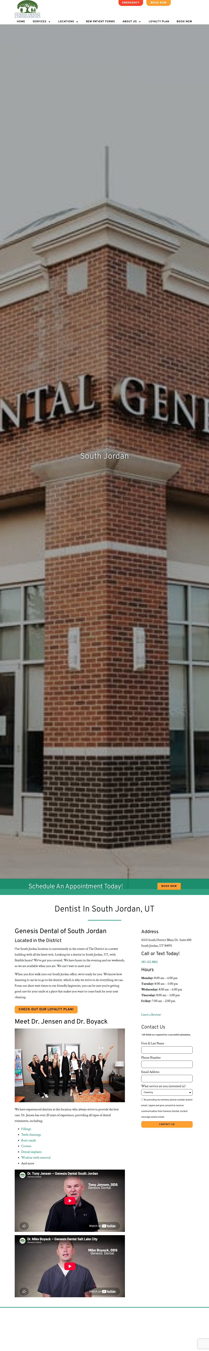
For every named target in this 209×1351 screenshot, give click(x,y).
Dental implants (31, 1152)
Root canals (28, 1140)
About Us (129, 21)
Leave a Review (151, 1015)
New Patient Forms (100, 21)
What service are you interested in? (163, 1086)
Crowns (26, 1146)
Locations (66, 21)
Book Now (184, 21)
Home (21, 21)
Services (39, 21)
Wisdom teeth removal (35, 1157)
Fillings (26, 1129)
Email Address (150, 1072)
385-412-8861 (149, 962)
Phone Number (151, 1058)
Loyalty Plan (159, 21)
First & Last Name (152, 1043)
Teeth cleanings (31, 1135)
